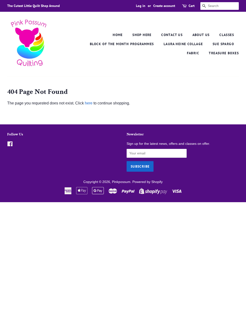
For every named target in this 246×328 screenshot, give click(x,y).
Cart (192, 6)
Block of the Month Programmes (122, 44)
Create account (164, 6)
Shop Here (142, 35)
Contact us (172, 35)
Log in (140, 6)
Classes (226, 35)
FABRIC (193, 53)
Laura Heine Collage (183, 44)
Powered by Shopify (147, 182)
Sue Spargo (223, 44)
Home (118, 35)
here (88, 103)
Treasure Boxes (224, 53)
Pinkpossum (121, 182)
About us (201, 35)
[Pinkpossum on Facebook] (10, 145)
